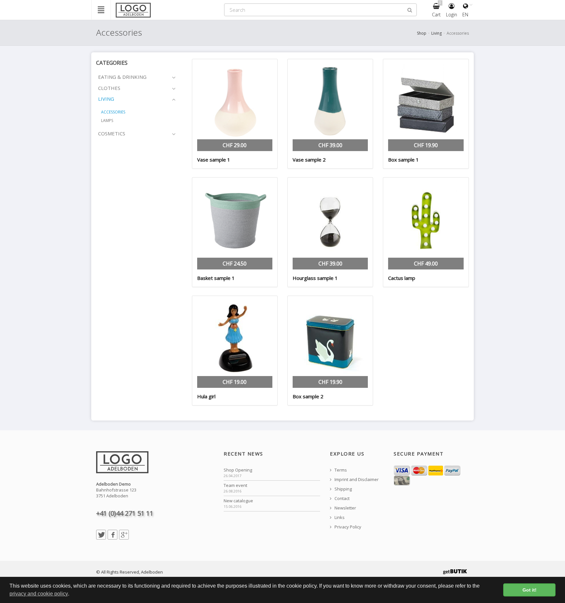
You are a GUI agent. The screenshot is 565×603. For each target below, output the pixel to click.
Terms (340, 470)
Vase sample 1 (213, 159)
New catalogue (238, 501)
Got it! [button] (529, 590)
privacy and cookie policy (38, 593)
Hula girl (206, 396)
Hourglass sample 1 (315, 278)
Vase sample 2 (309, 159)
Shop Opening (238, 470)
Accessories (113, 112)
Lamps (107, 120)
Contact (342, 498)
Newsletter (345, 508)
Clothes (109, 88)
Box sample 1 (403, 159)
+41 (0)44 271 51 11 (124, 513)
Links (339, 517)
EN (465, 14)
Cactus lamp (401, 278)
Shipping (343, 489)
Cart (436, 9)
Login (451, 14)
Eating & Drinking (122, 77)
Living (436, 33)
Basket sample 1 (216, 278)
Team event (235, 485)
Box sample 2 (308, 396)
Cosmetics (111, 133)
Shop (421, 33)
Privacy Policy (347, 527)
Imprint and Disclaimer (356, 479)
